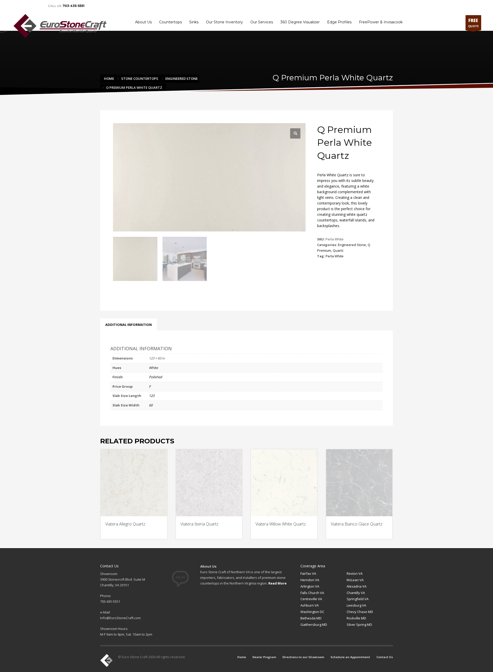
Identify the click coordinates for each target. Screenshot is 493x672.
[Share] (476, 5)
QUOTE (473, 22)
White (153, 367)
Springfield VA (357, 599)
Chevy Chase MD (360, 611)
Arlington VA (309, 586)
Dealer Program (264, 657)
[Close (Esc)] (487, 5)
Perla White (335, 256)
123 (151, 395)
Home (241, 657)
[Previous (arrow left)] (9, 336)
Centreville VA (311, 599)
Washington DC (312, 611)
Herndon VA (309, 580)
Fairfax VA (308, 573)
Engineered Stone (352, 244)
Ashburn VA (309, 605)
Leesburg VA (356, 605)
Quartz (338, 250)
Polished (155, 377)
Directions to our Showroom (303, 657)
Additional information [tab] (128, 324)
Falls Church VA (312, 592)
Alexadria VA (356, 586)
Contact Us (384, 657)
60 (151, 405)
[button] (295, 133)
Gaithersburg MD (313, 624)
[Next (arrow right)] (484, 336)
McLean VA (355, 580)
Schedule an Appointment (350, 657)
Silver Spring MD (359, 624)
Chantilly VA (356, 592)
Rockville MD (356, 618)
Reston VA (355, 573)
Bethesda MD (310, 618)
